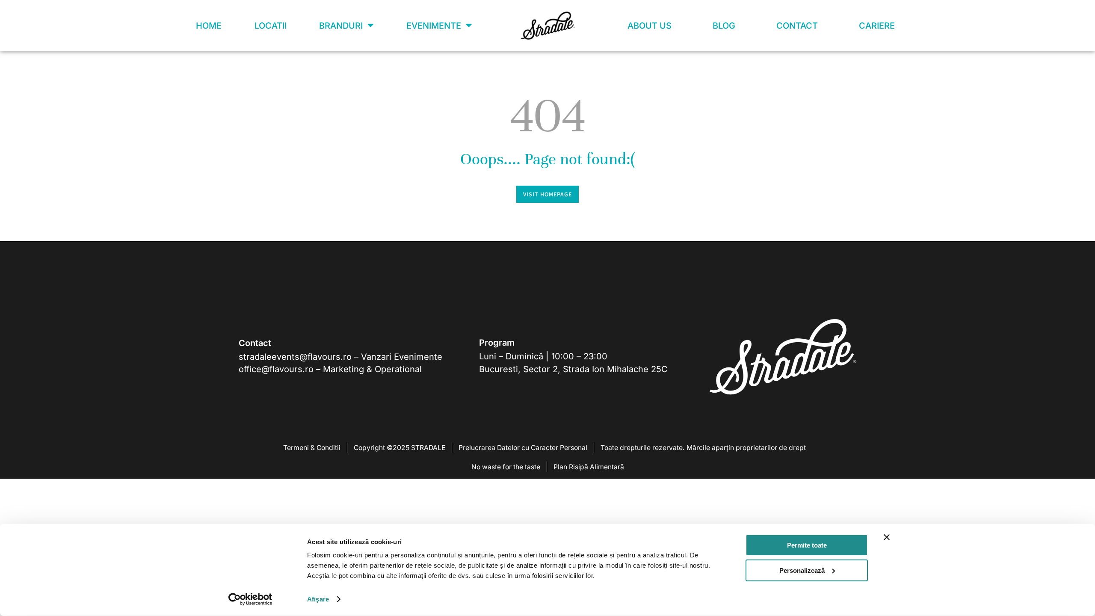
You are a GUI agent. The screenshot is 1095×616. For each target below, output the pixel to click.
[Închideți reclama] (887, 537)
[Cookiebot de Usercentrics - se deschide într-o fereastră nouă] (250, 599)
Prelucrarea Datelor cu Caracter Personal (523, 448)
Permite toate (807, 545)
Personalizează (802, 570)
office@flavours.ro (276, 369)
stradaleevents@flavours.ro (295, 357)
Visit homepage (547, 194)
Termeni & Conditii (311, 448)
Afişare (318, 599)
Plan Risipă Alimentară (588, 467)
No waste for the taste (505, 467)
